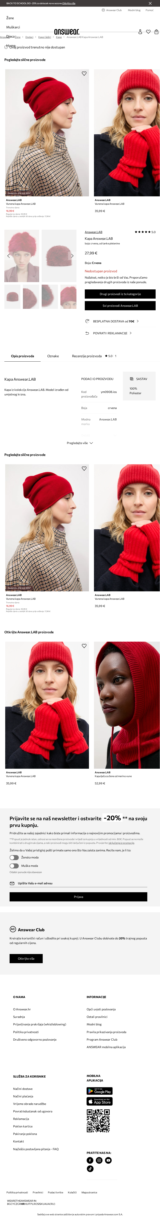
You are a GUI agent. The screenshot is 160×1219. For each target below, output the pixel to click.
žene (10, 18)
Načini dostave (22, 1088)
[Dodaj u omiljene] (84, 73)
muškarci (13, 27)
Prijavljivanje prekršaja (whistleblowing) (39, 1024)
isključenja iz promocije (121, 842)
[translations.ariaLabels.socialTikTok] (90, 1169)
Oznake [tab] (53, 356)
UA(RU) (50, 1204)
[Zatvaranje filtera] (150, 3)
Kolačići (72, 1192)
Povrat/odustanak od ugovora (32, 1111)
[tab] (94, 356)
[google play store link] (99, 1091)
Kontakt (18, 1141)
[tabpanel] (80, 404)
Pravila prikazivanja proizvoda (106, 1032)
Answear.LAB (93, 232)
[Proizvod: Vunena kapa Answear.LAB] (47, 132)
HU (26, 1204)
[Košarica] (156, 31)
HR (22, 1204)
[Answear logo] (66, 32)
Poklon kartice (22, 1126)
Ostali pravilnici (97, 1016)
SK (40, 1204)
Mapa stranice (89, 1192)
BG (9, 1204)
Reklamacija (21, 1119)
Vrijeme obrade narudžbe (29, 1103)
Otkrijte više (26, 958)
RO (35, 1204)
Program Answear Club (102, 1039)
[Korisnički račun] (140, 31)
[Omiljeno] (148, 31)
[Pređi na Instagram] (99, 1160)
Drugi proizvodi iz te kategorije (120, 294)
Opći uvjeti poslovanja (101, 1009)
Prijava (78, 896)
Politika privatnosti (26, 1032)
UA (44, 1204)
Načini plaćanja (23, 1096)
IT (29, 1204)
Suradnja (19, 1016)
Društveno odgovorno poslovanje (34, 1039)
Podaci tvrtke (55, 1192)
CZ (15, 1204)
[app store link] (99, 1101)
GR (19, 1204)
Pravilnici (38, 1192)
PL (32, 1204)
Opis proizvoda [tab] (22, 356)
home (10, 45)
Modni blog (94, 1024)
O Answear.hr (22, 1009)
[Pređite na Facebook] (90, 1160)
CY (12, 1204)
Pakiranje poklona (25, 1134)
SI (38, 1204)
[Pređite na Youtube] (108, 1160)
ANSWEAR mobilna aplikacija (106, 1047)
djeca (10, 36)
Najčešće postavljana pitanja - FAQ (36, 1149)
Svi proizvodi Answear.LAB (120, 305)
